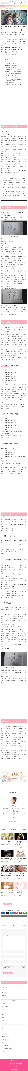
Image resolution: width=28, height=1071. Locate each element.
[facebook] (11, 1060)
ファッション (6, 1031)
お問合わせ (21, 1064)
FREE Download (7, 1048)
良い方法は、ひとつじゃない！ (13, 84)
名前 (4, 952)
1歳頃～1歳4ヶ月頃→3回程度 (14, 73)
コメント (5, 935)
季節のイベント (7, 1023)
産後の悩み (6, 989)
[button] (3, 913)
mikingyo (14, 805)
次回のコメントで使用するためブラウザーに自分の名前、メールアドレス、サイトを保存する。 (14, 967)
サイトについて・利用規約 (16, 1063)
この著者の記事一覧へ (14, 821)
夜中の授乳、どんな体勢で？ (12, 63)
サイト (4, 962)
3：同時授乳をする (11, 82)
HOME (7, 1063)
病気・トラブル (7, 1036)
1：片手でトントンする (12, 77)
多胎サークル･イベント (8, 1042)
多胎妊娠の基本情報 (8, 998)
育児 (4, 904)
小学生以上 (6, 1011)
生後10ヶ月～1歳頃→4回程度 (14, 71)
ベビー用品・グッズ (8, 1014)
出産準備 (5, 995)
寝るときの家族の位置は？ (12, 65)
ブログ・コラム (7, 1045)
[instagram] (14, 817)
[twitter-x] (13, 1060)
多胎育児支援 (6, 1039)
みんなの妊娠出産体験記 (9, 1000)
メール (5, 957)
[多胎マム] (9, 2)
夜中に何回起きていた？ (11, 67)
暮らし (4, 1020)
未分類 (4, 1051)
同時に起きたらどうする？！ (12, 75)
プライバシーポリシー (14, 1066)
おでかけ (5, 1025)
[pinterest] (16, 1060)
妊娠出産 (5, 987)
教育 (4, 1017)
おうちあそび (6, 1028)
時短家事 (5, 1033)
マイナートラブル (7, 992)
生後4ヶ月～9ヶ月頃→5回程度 (14, 69)
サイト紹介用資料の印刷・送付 (11, 1064)
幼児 (4, 1009)
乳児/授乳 (9, 904)
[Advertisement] (14, 105)
